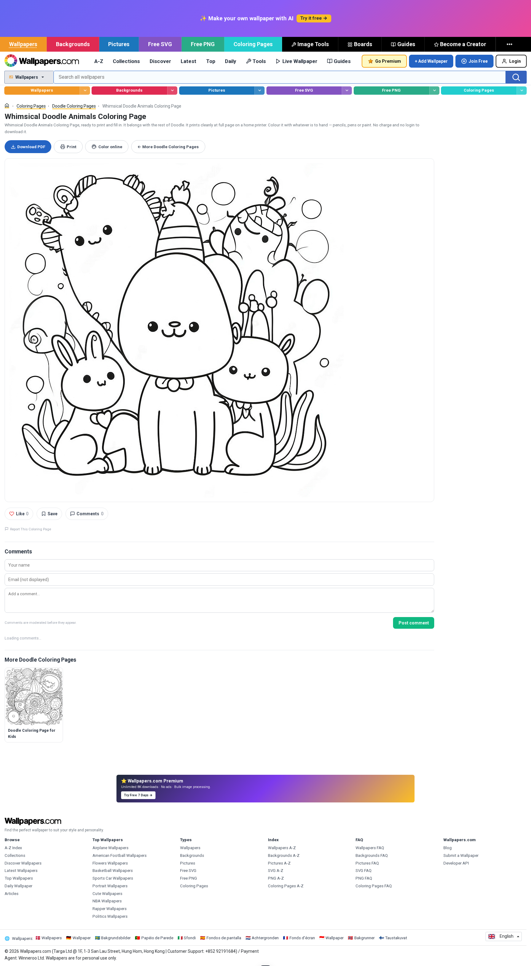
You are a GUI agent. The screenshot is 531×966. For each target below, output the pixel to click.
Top (210, 61)
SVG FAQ (364, 870)
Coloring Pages (253, 44)
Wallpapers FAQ (370, 847)
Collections (126, 61)
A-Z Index (13, 847)
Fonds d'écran (302, 938)
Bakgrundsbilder (116, 938)
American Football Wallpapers (119, 855)
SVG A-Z (275, 870)
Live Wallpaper (299, 61)
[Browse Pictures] (259, 90)
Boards (363, 44)
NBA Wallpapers (107, 901)
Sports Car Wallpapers (112, 878)
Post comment (414, 622)
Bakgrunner (364, 938)
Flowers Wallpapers (110, 863)
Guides (406, 44)
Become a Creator (463, 44)
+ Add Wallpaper (431, 61)
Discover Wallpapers (23, 863)
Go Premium (388, 61)
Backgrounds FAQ (372, 855)
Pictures (118, 44)
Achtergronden (265, 938)
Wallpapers (23, 44)
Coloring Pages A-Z (286, 886)
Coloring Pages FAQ (374, 886)
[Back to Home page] (41, 61)
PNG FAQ (364, 878)
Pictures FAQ (367, 863)
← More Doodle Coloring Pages (168, 147)
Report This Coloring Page (30, 529)
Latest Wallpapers (21, 870)
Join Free (478, 61)
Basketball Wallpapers (112, 870)
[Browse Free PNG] (434, 90)
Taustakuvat (396, 938)
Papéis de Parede (157, 938)
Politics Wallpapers (110, 916)
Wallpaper (82, 938)
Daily (230, 61)
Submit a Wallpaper (460, 855)
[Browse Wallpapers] (85, 90)
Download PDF (31, 147)
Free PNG (203, 44)
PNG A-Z (276, 878)
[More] (510, 44)
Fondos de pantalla (223, 938)
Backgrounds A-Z (284, 855)
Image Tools (313, 44)
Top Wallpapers (19, 878)
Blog (447, 847)
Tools (259, 61)
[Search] (516, 77)
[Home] (7, 105)
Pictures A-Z (279, 863)
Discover (160, 61)
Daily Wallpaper (18, 886)
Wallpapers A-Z (282, 847)
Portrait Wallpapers (110, 886)
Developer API (456, 863)
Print (71, 147)
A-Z (98, 61)
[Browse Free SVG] (347, 90)
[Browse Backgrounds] (172, 90)
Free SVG (160, 44)
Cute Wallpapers (107, 893)
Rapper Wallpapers (109, 908)
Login (515, 61)
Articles (11, 893)
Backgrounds (73, 44)
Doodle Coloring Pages (74, 106)
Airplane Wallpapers (110, 847)
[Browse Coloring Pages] (522, 90)
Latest (188, 61)
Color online (110, 147)
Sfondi (190, 938)
